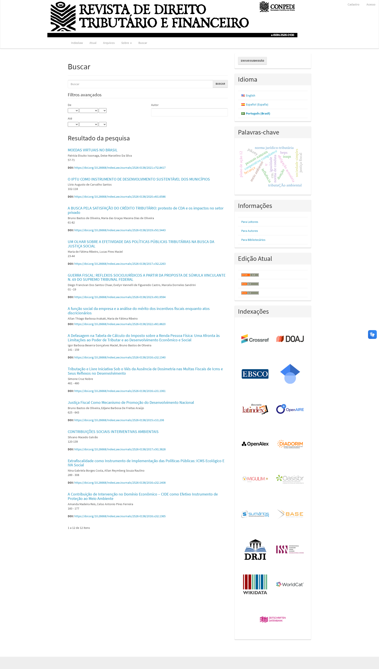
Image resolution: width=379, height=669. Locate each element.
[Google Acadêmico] (290, 374)
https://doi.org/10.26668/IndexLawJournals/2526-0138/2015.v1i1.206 (119, 420)
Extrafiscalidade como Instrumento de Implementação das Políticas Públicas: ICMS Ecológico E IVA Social (146, 463)
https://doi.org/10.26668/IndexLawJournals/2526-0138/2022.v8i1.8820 (120, 324)
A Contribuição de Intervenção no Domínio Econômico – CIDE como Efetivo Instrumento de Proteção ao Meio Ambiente (143, 496)
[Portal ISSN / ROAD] (290, 549)
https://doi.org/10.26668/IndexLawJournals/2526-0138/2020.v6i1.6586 (120, 197)
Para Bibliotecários (253, 240)
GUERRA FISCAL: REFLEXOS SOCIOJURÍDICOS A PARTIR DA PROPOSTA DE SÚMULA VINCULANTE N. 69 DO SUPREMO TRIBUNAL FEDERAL (146, 277)
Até (70, 118)
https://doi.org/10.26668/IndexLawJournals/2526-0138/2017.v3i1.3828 (120, 449)
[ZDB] (273, 620)
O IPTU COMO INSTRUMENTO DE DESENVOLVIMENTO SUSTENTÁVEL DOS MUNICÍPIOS (139, 179)
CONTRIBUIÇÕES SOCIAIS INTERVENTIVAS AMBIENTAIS (113, 431)
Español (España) (257, 104)
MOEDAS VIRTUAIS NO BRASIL (93, 149)
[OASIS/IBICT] (290, 479)
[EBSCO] (255, 374)
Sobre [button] (125, 43)
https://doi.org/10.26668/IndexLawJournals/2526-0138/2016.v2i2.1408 (120, 483)
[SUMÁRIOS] (255, 514)
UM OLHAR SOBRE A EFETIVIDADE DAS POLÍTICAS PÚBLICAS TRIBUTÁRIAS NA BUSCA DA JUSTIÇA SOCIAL (141, 244)
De (69, 105)
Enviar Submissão (252, 60)
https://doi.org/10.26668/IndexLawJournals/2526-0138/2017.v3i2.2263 (120, 264)
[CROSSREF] (255, 339)
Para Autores (249, 231)
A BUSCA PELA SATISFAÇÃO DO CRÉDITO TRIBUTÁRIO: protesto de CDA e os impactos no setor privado (145, 210)
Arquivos (109, 43)
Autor (155, 105)
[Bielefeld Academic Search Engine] (290, 514)
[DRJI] (255, 549)
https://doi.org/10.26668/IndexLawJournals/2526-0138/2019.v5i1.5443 (120, 230)
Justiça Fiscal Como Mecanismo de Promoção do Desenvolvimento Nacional (131, 402)
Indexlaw (77, 43)
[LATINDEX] (255, 409)
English (250, 95)
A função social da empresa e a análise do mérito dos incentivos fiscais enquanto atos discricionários (139, 310)
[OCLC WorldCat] (290, 585)
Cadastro (353, 4)
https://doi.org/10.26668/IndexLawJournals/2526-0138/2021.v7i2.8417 (120, 168)
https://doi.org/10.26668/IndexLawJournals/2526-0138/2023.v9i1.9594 (120, 297)
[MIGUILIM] (255, 479)
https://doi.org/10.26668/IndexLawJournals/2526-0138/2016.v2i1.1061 (120, 391)
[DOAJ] (290, 339)
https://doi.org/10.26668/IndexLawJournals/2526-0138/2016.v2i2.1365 (120, 516)
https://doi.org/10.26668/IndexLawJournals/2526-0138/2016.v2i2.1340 (120, 357)
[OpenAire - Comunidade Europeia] (290, 409)
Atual (93, 43)
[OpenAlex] (255, 444)
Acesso (370, 4)
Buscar (142, 43)
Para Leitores (249, 222)
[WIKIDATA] (255, 585)
